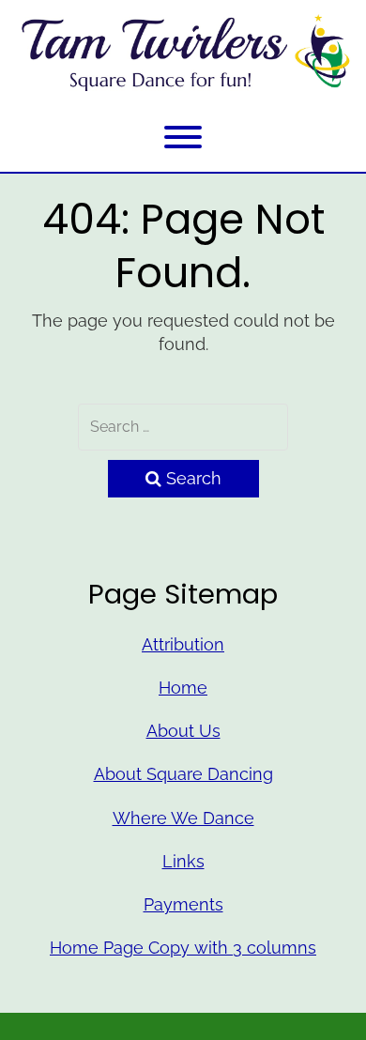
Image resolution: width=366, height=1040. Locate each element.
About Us (183, 731)
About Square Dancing (183, 774)
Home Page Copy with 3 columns (183, 947)
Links (183, 861)
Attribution (183, 644)
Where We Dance (183, 818)
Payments (183, 904)
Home (183, 687)
